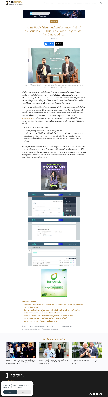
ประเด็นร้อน (78, 3)
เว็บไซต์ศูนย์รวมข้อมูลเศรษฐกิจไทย (51, 329)
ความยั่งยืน (68, 3)
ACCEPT (10, 392)
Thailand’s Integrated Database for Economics (41, 326)
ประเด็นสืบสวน (48, 3)
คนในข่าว (94, 3)
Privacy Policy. (19, 387)
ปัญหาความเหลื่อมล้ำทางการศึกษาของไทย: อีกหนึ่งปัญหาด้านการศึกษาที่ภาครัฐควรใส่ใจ (52, 310)
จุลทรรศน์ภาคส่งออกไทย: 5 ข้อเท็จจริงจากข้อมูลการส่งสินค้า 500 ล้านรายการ (48, 316)
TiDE (57, 326)
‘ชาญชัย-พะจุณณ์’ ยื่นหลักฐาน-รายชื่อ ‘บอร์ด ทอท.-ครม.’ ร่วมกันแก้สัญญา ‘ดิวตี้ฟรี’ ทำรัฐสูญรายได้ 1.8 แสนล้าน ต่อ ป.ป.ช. (54, 361)
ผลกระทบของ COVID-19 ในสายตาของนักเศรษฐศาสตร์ (41, 321)
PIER (24, 326)
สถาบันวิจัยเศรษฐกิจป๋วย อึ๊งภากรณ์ (31, 329)
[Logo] (15, 2)
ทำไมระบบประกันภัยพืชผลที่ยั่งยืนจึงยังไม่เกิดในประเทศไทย (43, 313)
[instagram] (97, 394)
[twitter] (94, 394)
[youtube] (100, 394)
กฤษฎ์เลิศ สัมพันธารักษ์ (66, 326)
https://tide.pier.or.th (29, 118)
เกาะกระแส (60, 3)
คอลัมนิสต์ (86, 3)
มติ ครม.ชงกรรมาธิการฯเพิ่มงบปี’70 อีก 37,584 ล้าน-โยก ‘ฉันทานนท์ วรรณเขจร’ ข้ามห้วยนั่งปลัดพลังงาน (85, 361)
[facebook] (90, 394)
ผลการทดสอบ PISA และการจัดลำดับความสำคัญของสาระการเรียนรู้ (45, 318)
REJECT (24, 392)
